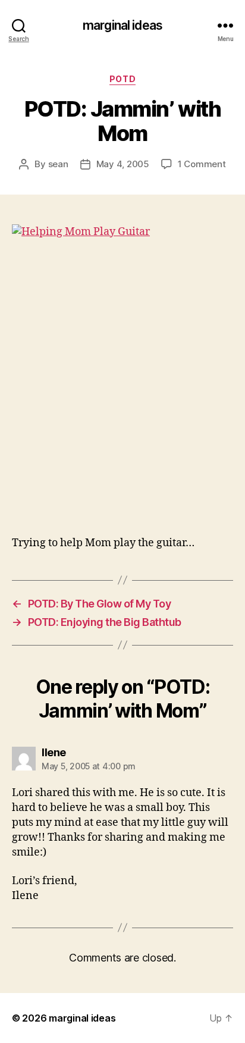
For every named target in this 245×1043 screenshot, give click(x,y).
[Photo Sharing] (122, 373)
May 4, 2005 (122, 164)
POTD (122, 79)
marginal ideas (122, 25)
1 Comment (202, 164)
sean (58, 164)
